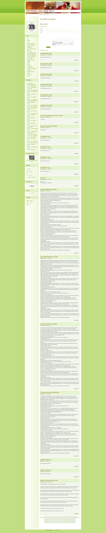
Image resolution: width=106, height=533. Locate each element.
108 (47, 522)
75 (56, 520)
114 (58, 522)
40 (67, 517)
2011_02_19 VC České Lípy (32, 141)
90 (47, 521)
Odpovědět (76, 60)
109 (49, 522)
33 (56, 517)
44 (73, 517)
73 (53, 520)
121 (72, 522)
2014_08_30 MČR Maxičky (32, 85)
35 (59, 517)
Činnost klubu (29, 51)
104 (70, 521)
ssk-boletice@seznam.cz (30, 177)
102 (66, 521)
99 (61, 521)
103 (68, 521)
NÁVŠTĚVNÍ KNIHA (30, 71)
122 (74, 522)
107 (45, 522)
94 (53, 521)
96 (56, 521)
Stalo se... (29, 64)
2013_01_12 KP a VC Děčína (32, 106)
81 (65, 520)
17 (64, 516)
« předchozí (42, 517)
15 (61, 516)
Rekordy (28, 76)
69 (47, 520)
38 (64, 517)
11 (55, 516)
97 (58, 521)
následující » (77, 517)
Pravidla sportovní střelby (31, 68)
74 (55, 520)
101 (64, 521)
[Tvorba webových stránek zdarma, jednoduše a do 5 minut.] (53, 530)
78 (61, 520)
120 (70, 522)
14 (59, 516)
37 (62, 517)
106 (74, 521)
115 (60, 522)
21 (70, 516)
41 (68, 517)
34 (58, 517)
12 (56, 516)
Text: (41, 32)
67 (44, 520)
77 (59, 520)
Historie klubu (29, 74)
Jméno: (41, 28)
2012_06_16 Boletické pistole (32, 113)
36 (61, 517)
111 (53, 522)
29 (50, 517)
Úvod (40, 14)
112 (55, 522)
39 (65, 517)
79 (62, 520)
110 (51, 522)
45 (74, 517)
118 (66, 522)
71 (50, 520)
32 (55, 517)
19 (67, 516)
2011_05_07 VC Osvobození (32, 135)
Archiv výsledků (30, 58)
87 (74, 520)
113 (57, 522)
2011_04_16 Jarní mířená (31, 136)
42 (70, 517)
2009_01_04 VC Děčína (31, 149)
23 (73, 516)
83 (68, 520)
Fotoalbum (29, 70)
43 (71, 517)
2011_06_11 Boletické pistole (32, 131)
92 (50, 521)
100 (63, 521)
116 (62, 522)
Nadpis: (41, 30)
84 (70, 520)
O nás (28, 41)
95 (55, 521)
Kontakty (28, 73)
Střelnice (28, 62)
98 (59, 521)
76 (58, 520)
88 (44, 521)
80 (64, 520)
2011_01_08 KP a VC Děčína (32, 142)
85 (71, 520)
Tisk (55, 530)
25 (44, 517)
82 (67, 520)
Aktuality (28, 40)
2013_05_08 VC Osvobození (32, 105)
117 (64, 522)
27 (47, 517)
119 (68, 522)
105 (72, 521)
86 (73, 520)
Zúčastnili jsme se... (30, 67)
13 (58, 516)
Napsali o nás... (29, 65)
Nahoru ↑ (58, 530)
